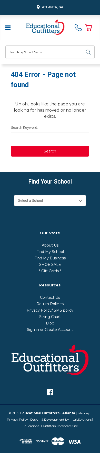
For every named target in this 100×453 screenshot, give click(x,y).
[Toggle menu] (8, 27)
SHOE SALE (50, 264)
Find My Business (50, 258)
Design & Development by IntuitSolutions (61, 419)
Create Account (59, 329)
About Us (50, 245)
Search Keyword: (24, 127)
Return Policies (50, 304)
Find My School (50, 251)
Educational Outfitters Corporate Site (50, 426)
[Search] (88, 52)
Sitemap (83, 413)
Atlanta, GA (52, 7)
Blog (50, 323)
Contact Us (50, 297)
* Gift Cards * (50, 271)
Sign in (33, 329)
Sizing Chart (50, 316)
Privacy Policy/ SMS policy (50, 310)
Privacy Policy (17, 419)
